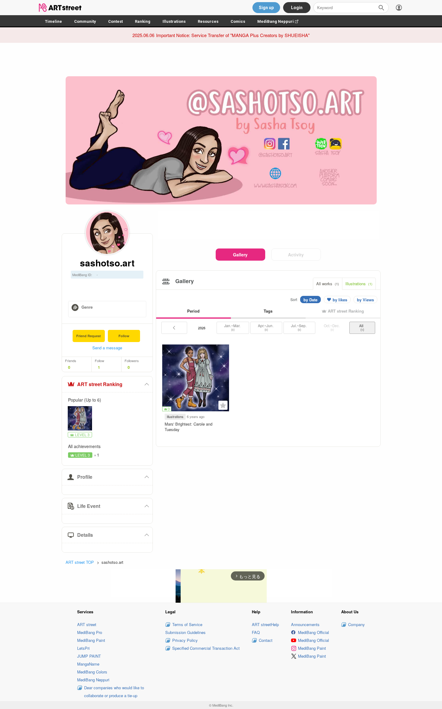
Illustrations (174, 21)
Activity (296, 255)
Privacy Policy (185, 640)
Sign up (266, 7)
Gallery (240, 255)
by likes (340, 300)
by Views (365, 300)
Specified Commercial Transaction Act (206, 648)
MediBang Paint (91, 640)
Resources (208, 21)
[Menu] (399, 7)
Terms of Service (187, 624)
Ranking (142, 21)
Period (193, 311)
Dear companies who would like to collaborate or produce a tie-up (114, 691)
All (362, 327)
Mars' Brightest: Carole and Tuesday (188, 426)
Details (85, 534)
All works (327, 283)
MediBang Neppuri (280, 21)
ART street (86, 624)
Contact (265, 640)
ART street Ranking (99, 384)
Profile (84, 476)
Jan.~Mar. (232, 327)
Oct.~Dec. (332, 327)
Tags (268, 311)
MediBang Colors (92, 672)
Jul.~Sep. (299, 327)
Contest (115, 21)
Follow (123, 336)
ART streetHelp (265, 624)
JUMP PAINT (89, 656)
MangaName (88, 664)
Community (85, 21)
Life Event (88, 505)
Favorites (223, 405)
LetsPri (83, 648)
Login (297, 7)
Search (381, 7)
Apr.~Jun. (266, 327)
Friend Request (88, 336)
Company (356, 624)
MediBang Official (313, 632)
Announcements (305, 624)
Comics (238, 21)
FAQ (256, 632)
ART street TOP (80, 562)
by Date (310, 300)
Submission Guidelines (185, 632)
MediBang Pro (89, 632)
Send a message (107, 348)
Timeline (53, 21)
